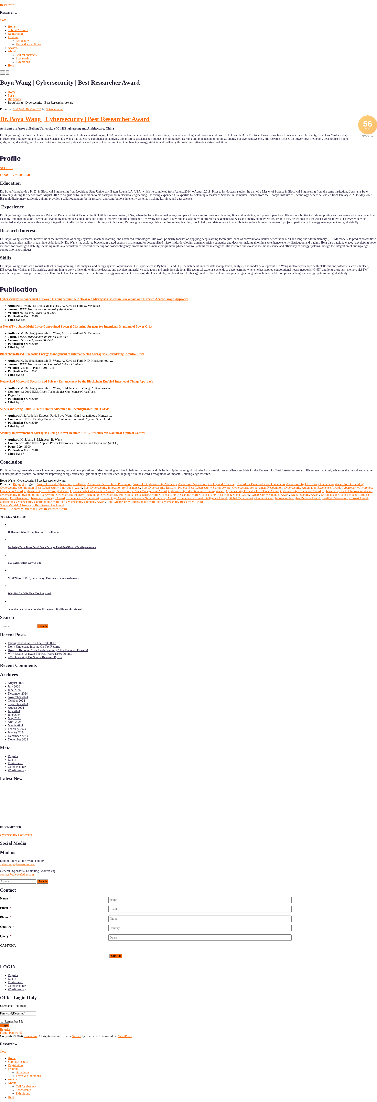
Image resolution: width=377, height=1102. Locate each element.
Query (6, 936)
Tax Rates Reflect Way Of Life (24, 562)
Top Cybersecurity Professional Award (131, 501)
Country (7, 926)
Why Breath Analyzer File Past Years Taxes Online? (40, 653)
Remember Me (14, 1021)
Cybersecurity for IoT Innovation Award (347, 491)
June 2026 (14, 690)
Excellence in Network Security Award (151, 498)
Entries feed (15, 763)
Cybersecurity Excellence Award (300, 491)
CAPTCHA (8, 945)
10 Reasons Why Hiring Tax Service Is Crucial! (34, 531)
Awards (12, 47)
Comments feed (17, 766)
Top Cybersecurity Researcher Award (179, 501)
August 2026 (16, 683)
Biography (14, 99)
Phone (6, 917)
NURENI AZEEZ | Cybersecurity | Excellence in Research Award (43, 578)
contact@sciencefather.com (17, 874)
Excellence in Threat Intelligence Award (202, 498)
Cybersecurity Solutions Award (270, 494)
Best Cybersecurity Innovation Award (58, 487)
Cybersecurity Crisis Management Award (141, 491)
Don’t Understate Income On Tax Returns (34, 646)
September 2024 (18, 704)
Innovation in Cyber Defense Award (297, 498)
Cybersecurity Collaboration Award (92, 491)
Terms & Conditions (28, 44)
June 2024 (14, 714)
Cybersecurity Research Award (178, 494)
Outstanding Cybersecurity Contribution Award (29, 501)
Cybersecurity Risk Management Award (224, 494)
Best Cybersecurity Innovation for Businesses (112, 487)
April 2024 (14, 721)
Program (13, 37)
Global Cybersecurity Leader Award (251, 498)
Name (5, 898)
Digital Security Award (305, 494)
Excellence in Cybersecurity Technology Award (96, 498)
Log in (12, 759)
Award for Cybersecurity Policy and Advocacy (207, 484)
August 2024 (16, 707)
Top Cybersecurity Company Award (82, 501)
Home (12, 26)
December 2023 (18, 736)
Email (5, 907)
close (3, 20)
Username (13, 1005)
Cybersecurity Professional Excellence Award (129, 494)
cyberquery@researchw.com (17, 864)
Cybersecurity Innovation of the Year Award (27, 494)
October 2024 (16, 700)
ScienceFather (54, 109)
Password (12, 1013)
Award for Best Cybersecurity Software (61, 484)
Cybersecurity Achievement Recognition (257, 487)
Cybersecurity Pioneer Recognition (78, 494)
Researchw (7, 4)
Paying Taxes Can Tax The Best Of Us (32, 643)
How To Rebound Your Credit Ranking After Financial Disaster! (48, 650)
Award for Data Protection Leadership (261, 484)
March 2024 (15, 725)
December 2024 (18, 693)
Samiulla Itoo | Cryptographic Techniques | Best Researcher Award (44, 608)
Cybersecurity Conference (16, 834)
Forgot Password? (11, 1032)
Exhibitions (23, 62)
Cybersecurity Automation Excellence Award (312, 487)
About (12, 51)
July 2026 (14, 686)
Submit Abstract (18, 30)
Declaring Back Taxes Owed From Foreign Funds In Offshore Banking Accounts (52, 547)
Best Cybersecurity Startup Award (209, 487)
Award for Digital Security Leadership (310, 484)
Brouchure (22, 40)
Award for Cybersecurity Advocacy (155, 484)
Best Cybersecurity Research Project (164, 487)
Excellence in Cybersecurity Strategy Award (37, 498)
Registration (15, 33)
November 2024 (18, 697)
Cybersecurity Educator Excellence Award (252, 491)
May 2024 (14, 718)
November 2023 (18, 739)
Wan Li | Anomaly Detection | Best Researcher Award (33, 508)
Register (13, 756)
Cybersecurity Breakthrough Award (46, 491)
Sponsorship (23, 58)
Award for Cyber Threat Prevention (109, 484)
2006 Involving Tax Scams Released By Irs (35, 657)
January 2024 (16, 732)
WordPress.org (17, 770)
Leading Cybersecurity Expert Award (345, 498)
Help (11, 65)
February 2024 (17, 728)
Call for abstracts (26, 55)
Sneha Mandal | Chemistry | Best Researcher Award (32, 505)
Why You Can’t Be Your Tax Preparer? (29, 593)
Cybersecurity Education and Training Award (196, 491)
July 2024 (14, 711)
